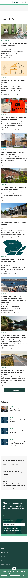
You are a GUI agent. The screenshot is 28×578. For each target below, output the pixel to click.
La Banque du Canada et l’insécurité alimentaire (17, 442)
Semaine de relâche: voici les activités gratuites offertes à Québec (14, 484)
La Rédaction (21, 424)
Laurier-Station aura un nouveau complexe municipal (13, 153)
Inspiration (3, 256)
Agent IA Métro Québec (15, 94)
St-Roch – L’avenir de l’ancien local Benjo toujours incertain (14, 44)
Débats (11, 406)
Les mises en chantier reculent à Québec (13, 81)
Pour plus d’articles (14, 390)
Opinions (4, 401)
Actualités (8, 15)
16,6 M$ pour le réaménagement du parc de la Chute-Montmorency (13, 336)
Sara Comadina (14, 58)
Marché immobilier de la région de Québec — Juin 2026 (13, 260)
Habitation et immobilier (6, 219)
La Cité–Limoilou (5, 40)
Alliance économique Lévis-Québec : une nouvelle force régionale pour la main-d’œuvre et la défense (13, 299)
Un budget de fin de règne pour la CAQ (16, 409)
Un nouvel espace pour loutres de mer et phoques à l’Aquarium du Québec (13, 472)
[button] (2, 2)
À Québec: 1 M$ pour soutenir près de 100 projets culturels (13, 188)
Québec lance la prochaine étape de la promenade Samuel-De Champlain (13, 372)
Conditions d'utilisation (15, 575)
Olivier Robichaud (22, 413)
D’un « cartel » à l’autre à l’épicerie (17, 420)
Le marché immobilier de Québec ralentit (13, 223)
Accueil (3, 15)
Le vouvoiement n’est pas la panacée (17, 431)
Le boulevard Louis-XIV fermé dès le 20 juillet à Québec (13, 118)
